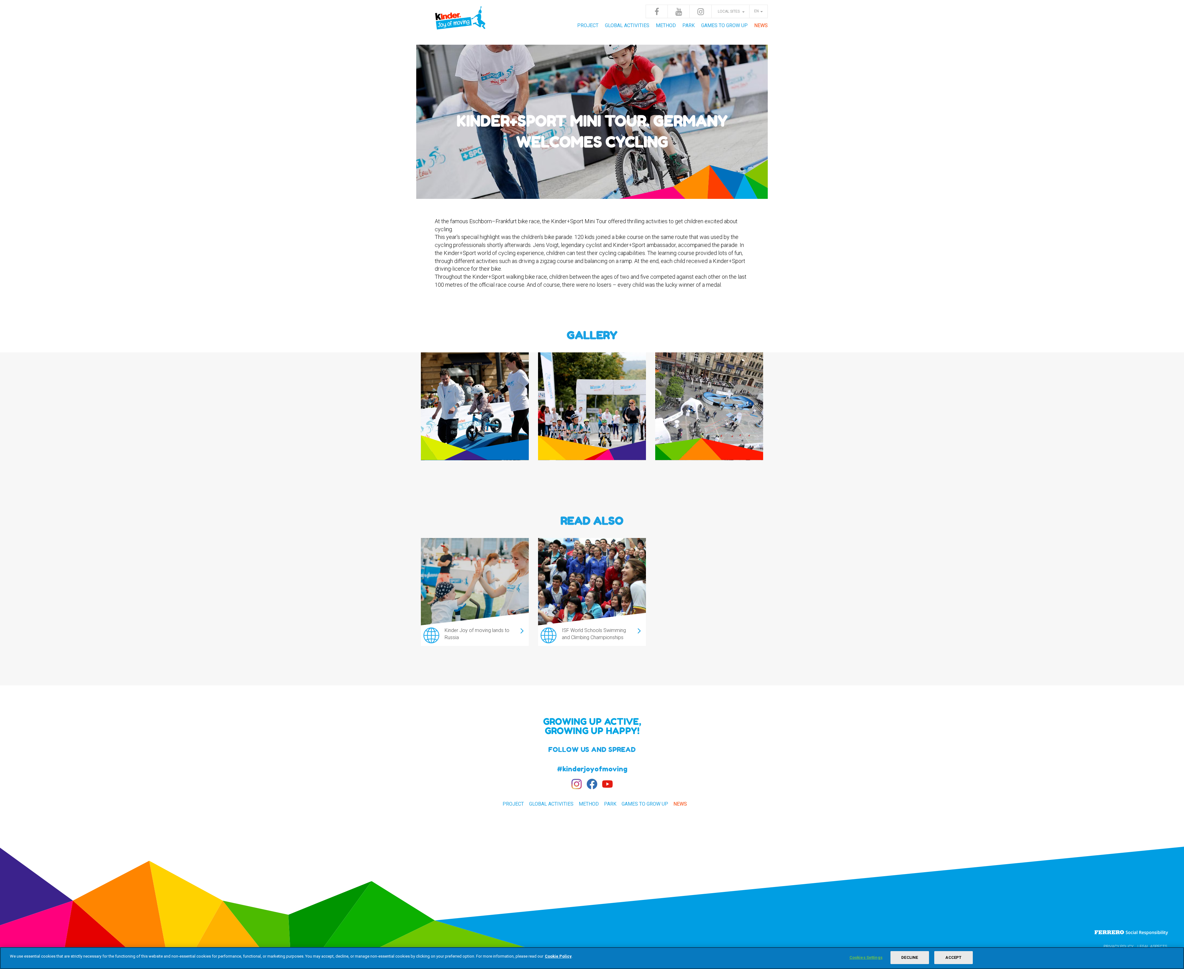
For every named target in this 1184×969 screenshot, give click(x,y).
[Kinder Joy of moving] (461, 21)
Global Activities (627, 25)
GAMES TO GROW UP (724, 25)
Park (688, 25)
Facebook (657, 11)
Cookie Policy (558, 956)
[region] (592, 958)
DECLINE (909, 957)
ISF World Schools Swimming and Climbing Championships (594, 633)
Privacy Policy (1118, 946)
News (761, 25)
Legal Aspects (1152, 946)
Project (587, 25)
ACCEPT (953, 957)
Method (666, 25)
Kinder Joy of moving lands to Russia (477, 633)
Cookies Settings (865, 957)
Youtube (678, 11)
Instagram (700, 11)
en (756, 11)
